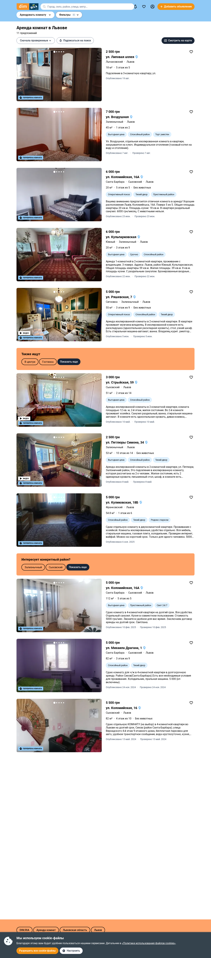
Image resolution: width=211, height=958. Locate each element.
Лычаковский (114, 61)
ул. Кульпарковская (121, 237)
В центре (30, 361)
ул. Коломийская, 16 (122, 708)
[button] (152, 6)
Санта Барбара (115, 181)
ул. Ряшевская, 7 (119, 297)
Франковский (114, 507)
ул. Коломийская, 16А (123, 177)
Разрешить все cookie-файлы (37, 950)
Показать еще (69, 361)
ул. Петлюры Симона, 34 (125, 442)
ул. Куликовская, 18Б (122, 502)
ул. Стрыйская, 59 (120, 382)
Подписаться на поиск (77, 40)
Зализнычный (114, 121)
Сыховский (135, 181)
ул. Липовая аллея (120, 57)
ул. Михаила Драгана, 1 (124, 648)
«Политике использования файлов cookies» (149, 943)
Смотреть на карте (180, 40)
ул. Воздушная (118, 117)
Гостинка (48, 361)
